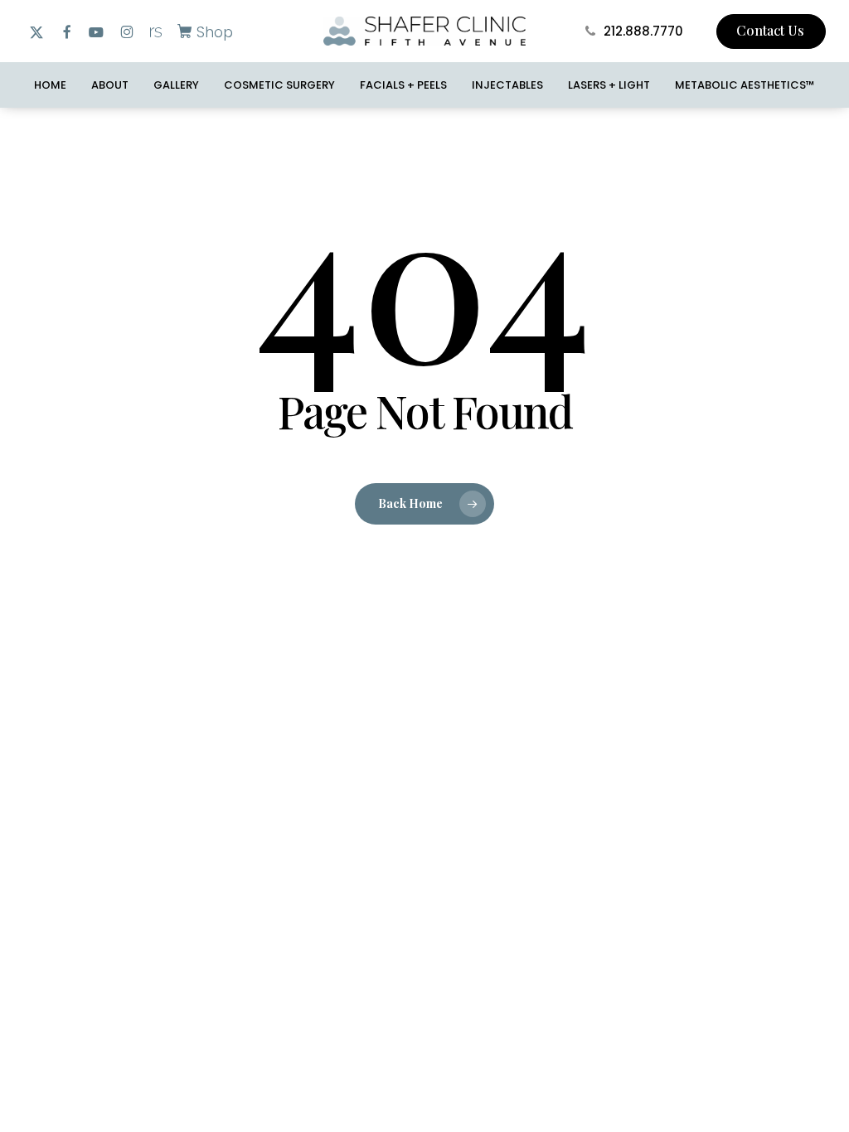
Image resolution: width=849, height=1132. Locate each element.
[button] (202, 31)
